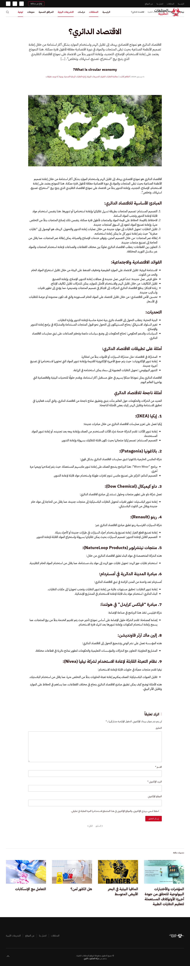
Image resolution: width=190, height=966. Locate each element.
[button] (7, 12)
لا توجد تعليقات (52, 76)
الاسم (158, 767)
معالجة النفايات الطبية (109, 76)
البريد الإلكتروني (154, 781)
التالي (91, 825)
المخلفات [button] (93, 12)
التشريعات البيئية (66, 12)
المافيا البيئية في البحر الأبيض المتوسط (123, 891)
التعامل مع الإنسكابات (30, 889)
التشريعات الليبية (13, 935)
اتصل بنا (160, 3)
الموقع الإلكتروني (155, 796)
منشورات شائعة (178, 852)
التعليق (159, 728)
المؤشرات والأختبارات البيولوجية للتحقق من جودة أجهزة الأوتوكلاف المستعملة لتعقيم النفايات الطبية (164, 896)
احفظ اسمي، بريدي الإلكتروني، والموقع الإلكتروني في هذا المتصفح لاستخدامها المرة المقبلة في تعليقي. (115, 811)
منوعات (30, 12)
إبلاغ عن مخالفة (36, 3)
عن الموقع (149, 3)
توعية (20, 12)
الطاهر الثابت (124, 76)
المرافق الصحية (46, 12)
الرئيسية (181, 3)
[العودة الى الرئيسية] (169, 12)
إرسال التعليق (153, 818)
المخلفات (170, 3)
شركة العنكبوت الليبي (91, 958)
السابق (98, 825)
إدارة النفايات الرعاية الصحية (75, 76)
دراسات (81, 12)
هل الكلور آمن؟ (81, 889)
